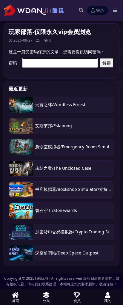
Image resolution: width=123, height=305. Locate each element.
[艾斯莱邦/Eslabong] (21, 126)
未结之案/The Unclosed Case (63, 168)
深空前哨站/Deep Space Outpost (67, 253)
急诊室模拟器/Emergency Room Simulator (76, 147)
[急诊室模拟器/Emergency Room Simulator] (21, 147)
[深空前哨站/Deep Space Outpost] (21, 253)
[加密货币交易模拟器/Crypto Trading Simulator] (21, 232)
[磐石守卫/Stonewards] (21, 210)
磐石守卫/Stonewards (56, 210)
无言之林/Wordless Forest (60, 104)
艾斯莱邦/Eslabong (53, 125)
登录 (100, 10)
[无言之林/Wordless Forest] (21, 105)
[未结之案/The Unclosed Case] (21, 168)
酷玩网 (42, 278)
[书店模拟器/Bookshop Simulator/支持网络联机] (21, 189)
